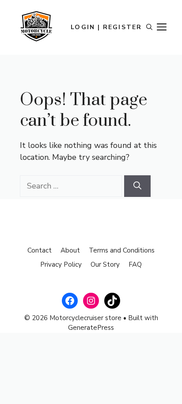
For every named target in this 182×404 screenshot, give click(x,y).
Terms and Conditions (122, 250)
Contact (39, 250)
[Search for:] (71, 186)
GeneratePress (91, 327)
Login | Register (106, 27)
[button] (149, 27)
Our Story (105, 264)
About (70, 250)
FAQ (135, 264)
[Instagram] (91, 301)
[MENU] (162, 27)
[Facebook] (70, 301)
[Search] (137, 186)
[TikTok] (112, 301)
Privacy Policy (61, 264)
